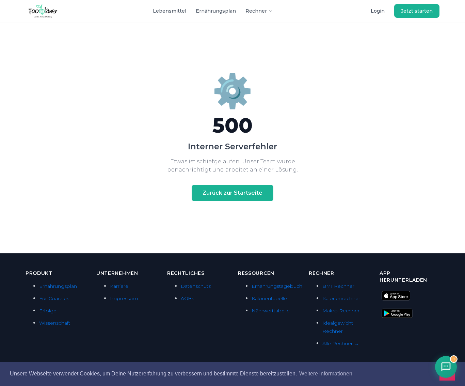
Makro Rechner (340, 311)
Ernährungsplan (216, 11)
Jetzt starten (417, 11)
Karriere (119, 286)
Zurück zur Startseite (232, 193)
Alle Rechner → (340, 343)
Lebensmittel (169, 11)
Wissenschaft (54, 323)
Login (378, 11)
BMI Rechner (338, 286)
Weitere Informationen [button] (325, 373)
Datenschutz (196, 286)
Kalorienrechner (341, 298)
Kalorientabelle (269, 298)
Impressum (124, 298)
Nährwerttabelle (271, 311)
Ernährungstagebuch (277, 286)
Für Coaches (54, 298)
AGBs (187, 298)
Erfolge (48, 311)
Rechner (256, 11)
